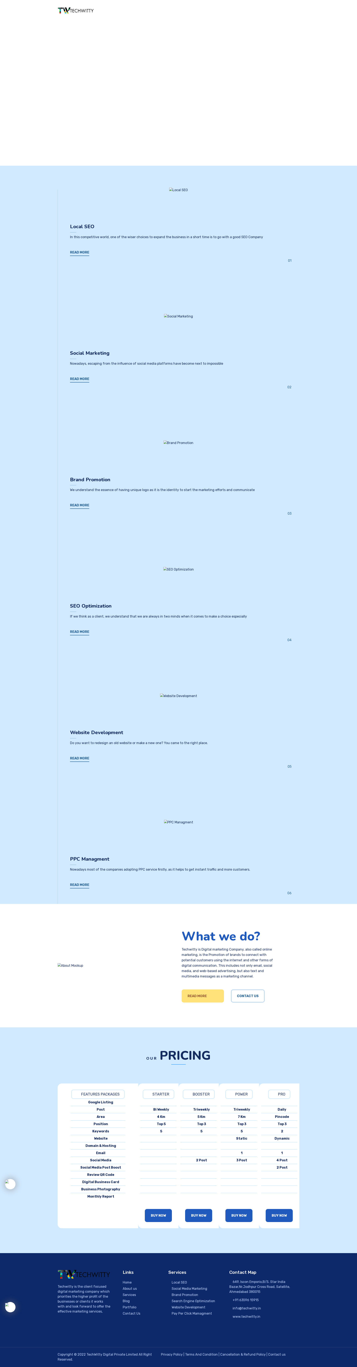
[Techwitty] (76, 10)
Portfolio (252, 11)
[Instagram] (75, 1334)
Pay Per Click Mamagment (191, 1313)
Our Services (223, 11)
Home (177, 11)
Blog (126, 1301)
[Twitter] (88, 1334)
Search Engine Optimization (193, 1301)
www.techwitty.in (246, 1317)
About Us (197, 11)
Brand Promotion (184, 1295)
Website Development (188, 1307)
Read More (197, 996)
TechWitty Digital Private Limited (113, 1354)
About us (130, 1289)
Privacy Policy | (173, 1354)
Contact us (277, 1354)
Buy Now (158, 1215)
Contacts (291, 11)
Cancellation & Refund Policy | (244, 1354)
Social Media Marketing (189, 1289)
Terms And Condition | (202, 1354)
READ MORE (79, 252)
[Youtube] (114, 1334)
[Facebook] (62, 1334)
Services (129, 1295)
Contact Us (248, 996)
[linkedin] (101, 1334)
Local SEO (179, 1282)
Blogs (271, 11)
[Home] (84, 1274)
